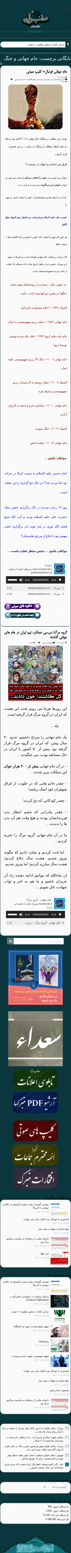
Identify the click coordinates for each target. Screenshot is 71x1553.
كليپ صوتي (39, 79)
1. (46, 588)
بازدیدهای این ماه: (59, 1515)
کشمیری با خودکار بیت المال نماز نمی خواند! (46, 1219)
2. (46, 594)
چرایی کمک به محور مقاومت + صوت (30, 1311)
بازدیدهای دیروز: (60, 1510)
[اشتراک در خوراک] (1, 63)
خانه (68, 50)
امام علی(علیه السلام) (59, 79)
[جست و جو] (10, 941)
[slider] (13, 579)
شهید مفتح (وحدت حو (53, 44)
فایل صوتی (46, 79)
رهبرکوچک (43, 1341)
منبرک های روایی (19, 79)
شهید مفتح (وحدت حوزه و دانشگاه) (31, 1326)
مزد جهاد (44, 1253)
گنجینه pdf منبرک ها (30, 79)
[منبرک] (35, 18)
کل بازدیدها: (62, 1519)
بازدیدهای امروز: (60, 1506)
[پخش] (60, 580)
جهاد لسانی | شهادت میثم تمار (53, 1229)
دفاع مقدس (49, 643)
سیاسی (51, 79)
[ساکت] (21, 580)
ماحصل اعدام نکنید (59, 1390)
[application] (35, 580)
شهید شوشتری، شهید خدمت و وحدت (30, 1356)
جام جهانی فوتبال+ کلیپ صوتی (46, 71)
